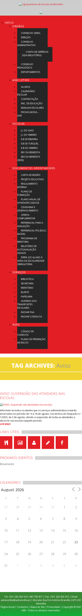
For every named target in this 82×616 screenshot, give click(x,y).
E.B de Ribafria (29, 139)
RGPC (16, 324)
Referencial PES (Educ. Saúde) (32, 232)
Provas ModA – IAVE (28, 114)
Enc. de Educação (32, 103)
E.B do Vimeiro (29, 148)
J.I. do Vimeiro (29, 134)
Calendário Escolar (26, 93)
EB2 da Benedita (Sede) (28, 158)
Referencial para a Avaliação (30, 224)
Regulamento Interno (27, 185)
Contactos (22, 607)
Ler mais (5, 424)
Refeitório (27, 287)
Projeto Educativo (32, 179)
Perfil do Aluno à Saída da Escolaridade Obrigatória (30, 261)
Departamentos (30, 72)
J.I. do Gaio (27, 130)
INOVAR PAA (27, 312)
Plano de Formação (24, 193)
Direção (26, 37)
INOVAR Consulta (31, 316)
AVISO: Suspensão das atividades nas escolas (32, 395)
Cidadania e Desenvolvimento (27, 209)
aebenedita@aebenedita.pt (16, 600)
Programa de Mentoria (27, 240)
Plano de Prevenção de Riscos (31, 341)
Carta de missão (30, 175)
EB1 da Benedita (30, 152)
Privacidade (53, 607)
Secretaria (27, 283)
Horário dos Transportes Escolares (27, 304)
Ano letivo (20, 80)
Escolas (18, 123)
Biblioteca (27, 279)
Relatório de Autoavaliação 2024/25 (27, 250)
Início (9, 22)
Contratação (29, 99)
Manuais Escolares (32, 107)
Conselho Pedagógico (25, 66)
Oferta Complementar (26, 216)
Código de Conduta (25, 333)
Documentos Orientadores (33, 168)
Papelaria (26, 296)
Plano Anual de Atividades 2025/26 (28, 201)
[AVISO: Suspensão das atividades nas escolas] (26, 404)
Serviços (19, 272)
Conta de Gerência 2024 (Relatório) (35, 53)
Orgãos (18, 26)
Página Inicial (7, 607)
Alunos (25, 86)
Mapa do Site (38, 607)
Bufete (25, 292)
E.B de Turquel (30, 143)
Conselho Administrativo (26, 43)
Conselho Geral (31, 33)
